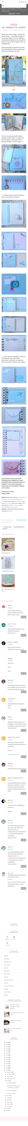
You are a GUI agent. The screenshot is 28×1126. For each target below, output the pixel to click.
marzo (8, 1102)
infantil (6, 995)
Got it (18, 13)
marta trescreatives (15, 778)
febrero (9, 1104)
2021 (7, 1053)
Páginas (6, 977)
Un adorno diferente (6, 552)
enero (8, 1106)
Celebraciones (7, 962)
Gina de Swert (13, 642)
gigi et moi (12, 624)
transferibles (18, 501)
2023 (7, 1049)
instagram (7, 945)
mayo (8, 1097)
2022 (7, 1051)
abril (8, 1100)
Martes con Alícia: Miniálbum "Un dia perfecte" (15, 1006)
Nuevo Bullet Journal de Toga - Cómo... (8, 589)
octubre (9, 1076)
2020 (7, 1055)
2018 (7, 1059)
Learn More (11, 13)
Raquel (10, 800)
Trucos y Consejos (9, 986)
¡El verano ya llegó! (11, 1083)
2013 (7, 1070)
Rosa (9, 717)
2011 (7, 1110)
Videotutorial (7, 992)
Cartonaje (6, 959)
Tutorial (6, 989)
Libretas (6, 968)
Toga (6, 522)
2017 (7, 1061)
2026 (7, 1042)
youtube (14, 939)
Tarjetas (6, 983)
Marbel (10, 763)
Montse (10, 680)
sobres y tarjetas (7, 503)
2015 (7, 1066)
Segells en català (8, 980)
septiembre (10, 1078)
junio (8, 1095)
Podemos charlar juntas (13, 754)
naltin (10, 820)
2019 (7, 1057)
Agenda (6, 956)
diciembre (9, 1072)
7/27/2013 (10, 780)
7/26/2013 (10, 608)
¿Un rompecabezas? (12, 1090)
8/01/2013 (10, 823)
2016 (7, 1063)
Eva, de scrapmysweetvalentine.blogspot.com (17, 875)
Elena (10, 605)
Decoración (7, 965)
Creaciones (14, 24)
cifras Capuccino (13, 507)
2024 (7, 1046)
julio (8, 1080)
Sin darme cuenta (11, 1093)
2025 (7, 1044)
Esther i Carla (9, 30)
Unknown (11, 698)
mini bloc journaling (11, 499)
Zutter (10, 522)
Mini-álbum (6, 971)
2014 (7, 1068)
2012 (7, 1108)
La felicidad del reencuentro (8, 571)
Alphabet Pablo (5, 507)
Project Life (7, 974)
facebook (7, 939)
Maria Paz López (14, 737)
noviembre (9, 1074)
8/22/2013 (10, 879)
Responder (23, 616)
